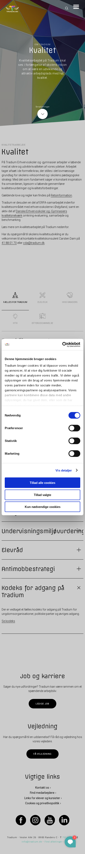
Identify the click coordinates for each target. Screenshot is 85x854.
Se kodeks (8, 621)
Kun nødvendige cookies (42, 507)
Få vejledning (42, 754)
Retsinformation (61, 195)
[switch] (74, 428)
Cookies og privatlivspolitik (42, 803)
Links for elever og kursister (42, 798)
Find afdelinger (54, 841)
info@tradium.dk (32, 841)
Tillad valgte (42, 494)
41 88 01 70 (9, 242)
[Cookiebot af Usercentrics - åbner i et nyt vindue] (62, 344)
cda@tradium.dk (34, 242)
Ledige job (42, 703)
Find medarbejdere (42, 792)
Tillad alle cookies (42, 482)
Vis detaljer (63, 470)
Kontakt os (42, 787)
